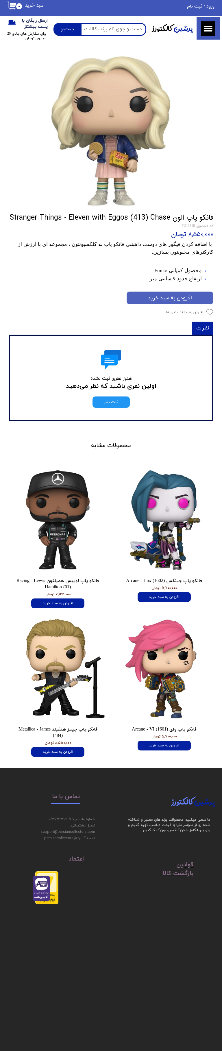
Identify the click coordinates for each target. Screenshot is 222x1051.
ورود (210, 6)
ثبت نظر (111, 402)
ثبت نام (194, 6)
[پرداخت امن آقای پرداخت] (43, 899)
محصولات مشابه (111, 446)
